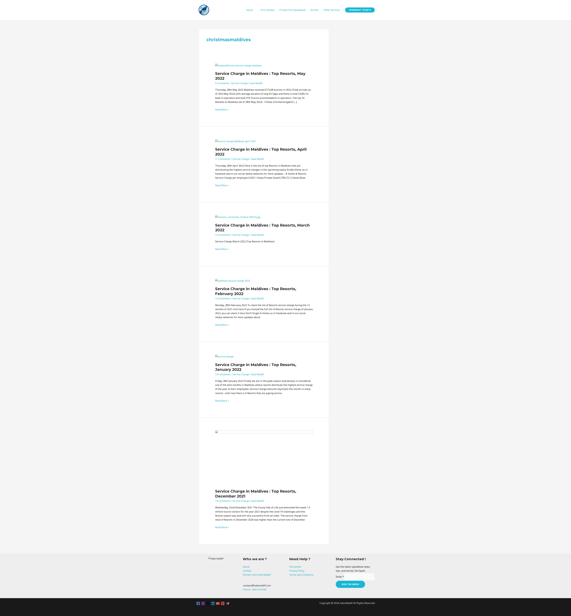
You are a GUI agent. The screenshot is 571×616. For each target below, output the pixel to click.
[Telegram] (227, 603)
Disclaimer (295, 566)
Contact (247, 570)
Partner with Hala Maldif (257, 574)
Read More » (222, 109)
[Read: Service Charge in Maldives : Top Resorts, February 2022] (232, 280)
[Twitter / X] (208, 603)
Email (340, 576)
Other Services (331, 10)
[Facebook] (198, 603)
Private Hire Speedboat (292, 10)
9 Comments (222, 83)
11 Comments (222, 159)
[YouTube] (218, 603)
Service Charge (239, 83)
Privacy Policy (296, 570)
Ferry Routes (268, 10)
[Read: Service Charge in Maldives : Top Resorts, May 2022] (238, 65)
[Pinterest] (223, 603)
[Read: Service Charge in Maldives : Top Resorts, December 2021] (264, 457)
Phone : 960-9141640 (254, 589)
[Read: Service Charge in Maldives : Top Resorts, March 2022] (237, 217)
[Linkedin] (213, 603)
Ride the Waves (350, 584)
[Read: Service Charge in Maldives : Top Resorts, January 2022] (224, 356)
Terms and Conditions (301, 574)
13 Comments (222, 235)
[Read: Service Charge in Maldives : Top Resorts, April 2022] (235, 141)
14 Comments (222, 298)
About (249, 10)
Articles (314, 10)
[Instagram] (203, 603)
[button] (360, 10)
